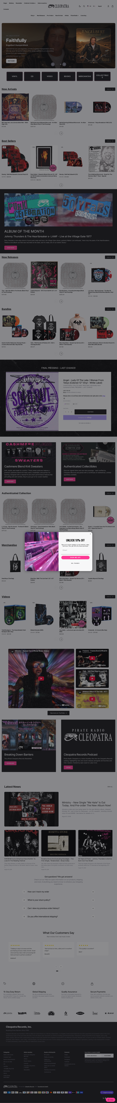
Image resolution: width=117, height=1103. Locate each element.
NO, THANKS (75, 563)
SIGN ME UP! (75, 557)
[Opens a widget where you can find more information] (110, 1100)
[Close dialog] (90, 534)
